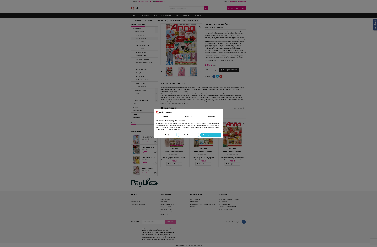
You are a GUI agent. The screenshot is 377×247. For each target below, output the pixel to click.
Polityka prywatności (167, 204)
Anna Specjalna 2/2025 (203, 151)
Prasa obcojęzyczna (141, 100)
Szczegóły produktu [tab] (175, 83)
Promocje (134, 199)
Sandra (138, 66)
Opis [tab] (162, 83)
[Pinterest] (220, 76)
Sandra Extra (140, 76)
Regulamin (164, 202)
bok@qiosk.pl (160, 1)
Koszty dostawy (165, 199)
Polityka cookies (166, 207)
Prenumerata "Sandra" (149, 137)
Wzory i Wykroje (141, 87)
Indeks (207, 28)
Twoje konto (196, 194)
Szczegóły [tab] (188, 116)
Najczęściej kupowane (138, 204)
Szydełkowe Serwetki (142, 80)
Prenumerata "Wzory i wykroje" (149, 147)
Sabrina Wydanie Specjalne (144, 62)
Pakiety (154, 16)
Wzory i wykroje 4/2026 (149, 168)
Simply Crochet (140, 73)
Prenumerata (166, 16)
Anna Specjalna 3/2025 (232, 151)
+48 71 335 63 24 (143, 1)
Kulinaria (137, 97)
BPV (135, 126)
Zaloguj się (231, 1)
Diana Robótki (140, 42)
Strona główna (138, 25)
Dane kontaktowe (166, 209)
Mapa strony (164, 214)
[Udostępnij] (213, 76)
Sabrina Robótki (141, 56)
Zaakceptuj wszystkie (211, 135)
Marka (219, 28)
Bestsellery (136, 131)
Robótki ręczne (139, 32)
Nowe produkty (136, 202)
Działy (176, 16)
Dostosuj (187, 135)
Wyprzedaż (187, 16)
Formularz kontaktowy (168, 212)
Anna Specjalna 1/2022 (174, 151)
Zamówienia (194, 202)
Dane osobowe (195, 199)
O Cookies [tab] (211, 116)
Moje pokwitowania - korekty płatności (202, 204)
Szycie (137, 93)
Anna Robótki (140, 35)
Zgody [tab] (165, 116)
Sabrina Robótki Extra (142, 59)
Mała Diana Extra (141, 52)
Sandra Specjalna (141, 69)
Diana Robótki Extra (142, 49)
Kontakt (223, 194)
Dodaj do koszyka (228, 70)
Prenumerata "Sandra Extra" (149, 157)
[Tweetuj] (217, 76)
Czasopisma (143, 16)
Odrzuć (166, 135)
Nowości (198, 16)
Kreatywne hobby (140, 90)
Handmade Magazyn (142, 45)
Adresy (192, 207)
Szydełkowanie (140, 83)
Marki (133, 123)
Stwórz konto (241, 1)
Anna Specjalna (141, 38)
